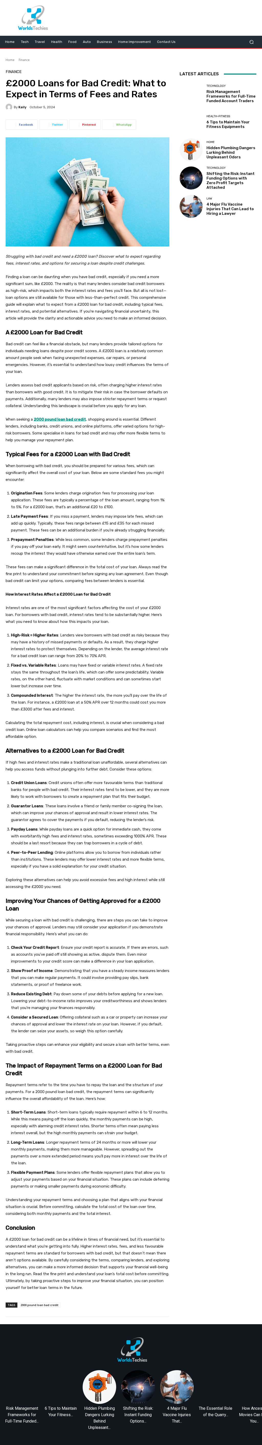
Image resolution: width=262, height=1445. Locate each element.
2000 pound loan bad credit (39, 1305)
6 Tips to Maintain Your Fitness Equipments (228, 124)
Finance (24, 60)
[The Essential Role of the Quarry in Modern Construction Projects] (215, 1387)
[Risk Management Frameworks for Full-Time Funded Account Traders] (191, 93)
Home (10, 60)
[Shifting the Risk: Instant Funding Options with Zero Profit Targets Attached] (191, 178)
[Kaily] (10, 107)
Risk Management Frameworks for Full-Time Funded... (22, 1415)
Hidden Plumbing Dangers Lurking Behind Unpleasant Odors (230, 152)
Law (209, 198)
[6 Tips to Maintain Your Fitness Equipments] (191, 121)
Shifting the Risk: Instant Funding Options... (138, 1415)
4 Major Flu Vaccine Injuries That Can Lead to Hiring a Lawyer (230, 209)
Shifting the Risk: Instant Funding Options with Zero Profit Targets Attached (230, 180)
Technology (216, 86)
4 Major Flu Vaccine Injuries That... (177, 1415)
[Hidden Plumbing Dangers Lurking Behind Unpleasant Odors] (191, 149)
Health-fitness (218, 116)
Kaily (22, 107)
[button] (251, 42)
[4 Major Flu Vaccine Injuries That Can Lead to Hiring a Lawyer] (191, 206)
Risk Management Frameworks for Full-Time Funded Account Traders (231, 96)
